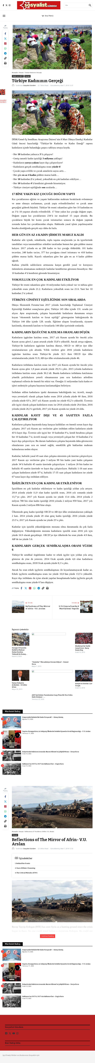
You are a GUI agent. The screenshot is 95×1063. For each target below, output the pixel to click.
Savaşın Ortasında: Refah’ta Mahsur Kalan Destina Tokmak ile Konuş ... (19, 651)
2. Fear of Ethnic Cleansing (25, 868)
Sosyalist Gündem (29, 85)
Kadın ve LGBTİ (18, 76)
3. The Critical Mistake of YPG (26, 873)
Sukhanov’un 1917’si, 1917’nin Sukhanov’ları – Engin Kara (43, 764)
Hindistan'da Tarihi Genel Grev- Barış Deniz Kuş (82, 648)
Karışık (21, 72)
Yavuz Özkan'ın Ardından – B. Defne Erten (19, 685)
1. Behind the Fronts (22, 863)
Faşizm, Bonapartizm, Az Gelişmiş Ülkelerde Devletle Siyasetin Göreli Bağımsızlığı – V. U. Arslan (56, 731)
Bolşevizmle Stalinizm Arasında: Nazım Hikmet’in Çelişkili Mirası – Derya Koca (50, 752)
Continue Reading (47, 936)
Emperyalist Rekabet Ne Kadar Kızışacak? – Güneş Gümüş (42, 717)
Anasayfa (15, 72)
